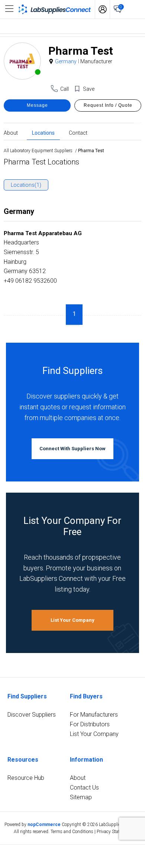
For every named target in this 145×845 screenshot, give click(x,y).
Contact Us (84, 787)
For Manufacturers (94, 714)
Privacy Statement (114, 831)
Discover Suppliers (31, 714)
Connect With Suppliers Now (72, 448)
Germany (66, 61)
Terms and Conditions (72, 831)
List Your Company (72, 620)
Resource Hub (25, 777)
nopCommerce (44, 824)
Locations (43, 132)
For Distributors (90, 724)
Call (64, 89)
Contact (78, 132)
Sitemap (81, 797)
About (11, 132)
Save (88, 89)
